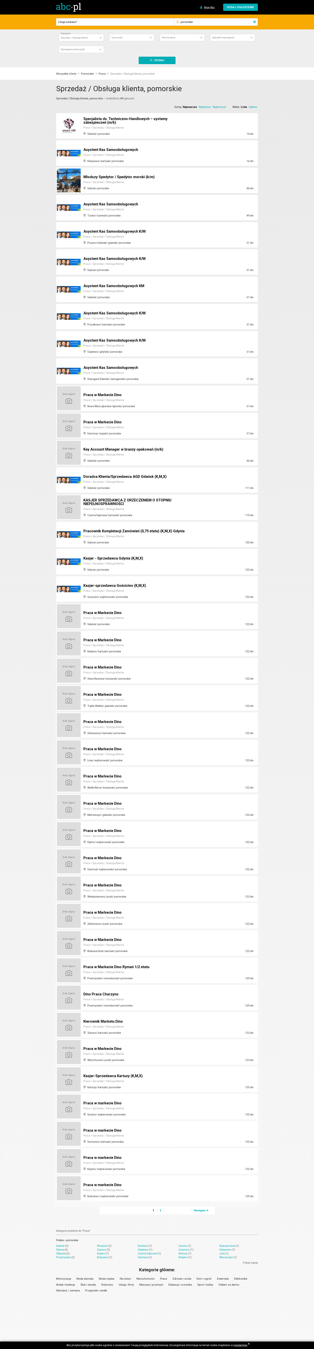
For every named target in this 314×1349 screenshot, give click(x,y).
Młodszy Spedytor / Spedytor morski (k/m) (119, 177)
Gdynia (60, 1249)
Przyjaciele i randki (96, 1290)
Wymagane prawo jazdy (73, 49)
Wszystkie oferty (66, 73)
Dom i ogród (204, 1278)
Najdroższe (219, 107)
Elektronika (240, 1278)
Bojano (101, 1253)
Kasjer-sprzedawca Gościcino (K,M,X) (114, 585)
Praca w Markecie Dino (102, 395)
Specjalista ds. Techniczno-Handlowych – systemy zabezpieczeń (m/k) (125, 121)
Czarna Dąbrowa (147, 1253)
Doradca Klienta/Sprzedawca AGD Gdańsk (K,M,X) (125, 476)
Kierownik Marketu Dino (103, 1021)
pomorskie (72, 1240)
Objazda (61, 1253)
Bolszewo (102, 1257)
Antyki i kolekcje (65, 1284)
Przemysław (63, 1257)
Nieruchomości (145, 1278)
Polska (60, 1240)
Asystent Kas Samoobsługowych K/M (114, 231)
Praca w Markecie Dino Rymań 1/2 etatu (116, 967)
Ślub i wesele (88, 1284)
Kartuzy (183, 1253)
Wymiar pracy (168, 37)
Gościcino (184, 1249)
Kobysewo (225, 1249)
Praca (102, 73)
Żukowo (101, 1249)
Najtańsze (205, 107)
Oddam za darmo (229, 1284)
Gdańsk (60, 1245)
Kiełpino (183, 1257)
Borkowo (143, 1245)
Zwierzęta (223, 1278)
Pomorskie (87, 73)
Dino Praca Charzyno (100, 994)
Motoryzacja (63, 1278)
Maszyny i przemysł (151, 1284)
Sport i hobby (205, 1284)
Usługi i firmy (126, 1284)
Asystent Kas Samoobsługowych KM (113, 286)
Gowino (183, 1245)
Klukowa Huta (227, 1245)
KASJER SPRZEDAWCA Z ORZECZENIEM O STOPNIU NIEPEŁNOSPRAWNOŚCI (127, 502)
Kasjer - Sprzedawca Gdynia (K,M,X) (113, 558)
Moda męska (106, 1278)
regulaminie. (241, 1345)
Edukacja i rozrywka (180, 1284)
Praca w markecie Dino (102, 1103)
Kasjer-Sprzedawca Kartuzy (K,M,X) (113, 1076)
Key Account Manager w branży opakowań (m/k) (123, 449)
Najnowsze (190, 107)
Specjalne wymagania (223, 37)
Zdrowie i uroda (181, 1278)
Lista (244, 107)
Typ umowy (117, 37)
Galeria (253, 107)
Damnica (143, 1257)
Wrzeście (102, 1245)
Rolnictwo (107, 1284)
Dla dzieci (125, 1278)
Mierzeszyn (226, 1257)
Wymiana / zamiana (68, 1290)
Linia (222, 1253)
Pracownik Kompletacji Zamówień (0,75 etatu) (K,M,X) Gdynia (134, 531)
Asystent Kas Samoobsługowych (110, 149)
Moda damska (85, 1278)
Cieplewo (143, 1249)
